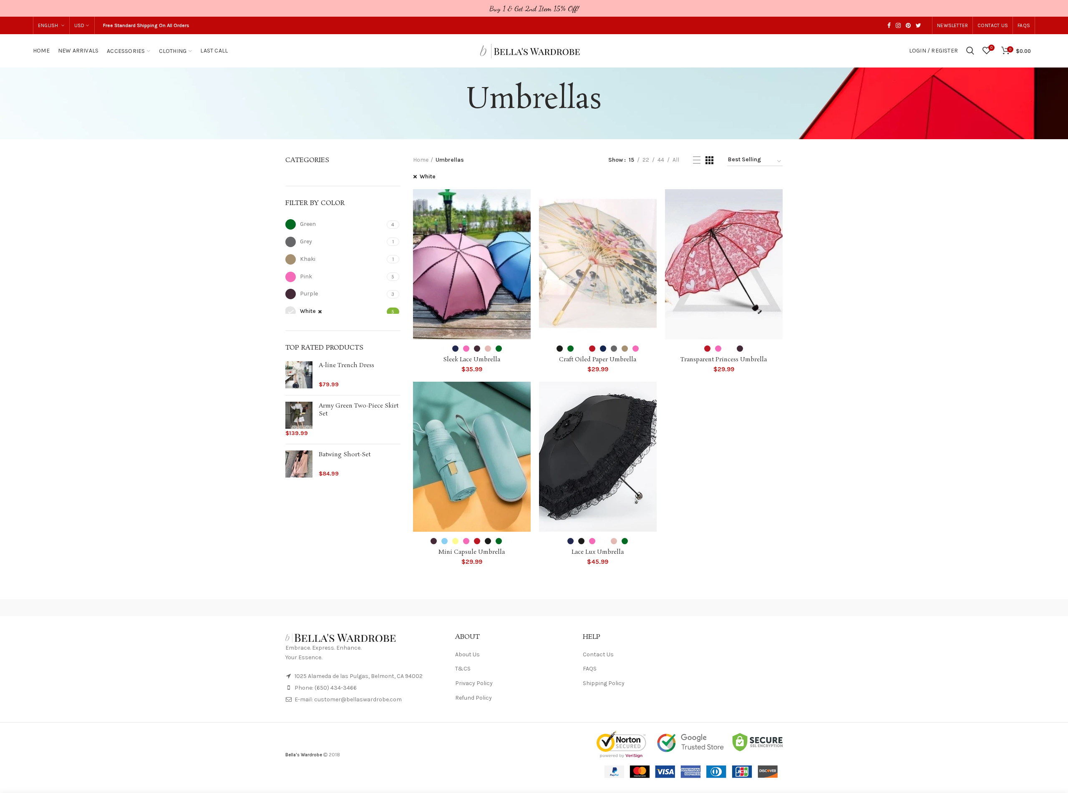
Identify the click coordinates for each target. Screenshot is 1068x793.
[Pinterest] (908, 25)
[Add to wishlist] (524, 202)
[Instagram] (898, 25)
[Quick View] (524, 221)
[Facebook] (889, 25)
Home (420, 159)
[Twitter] (918, 25)
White (428, 176)
